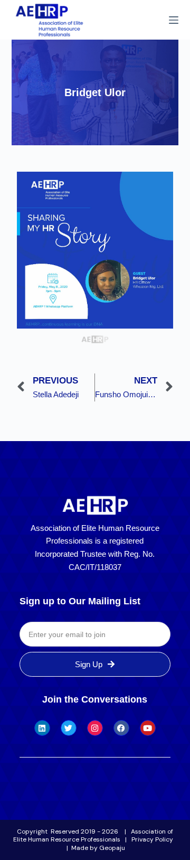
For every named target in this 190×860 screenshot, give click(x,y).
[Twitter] (69, 728)
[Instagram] (95, 728)
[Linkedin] (42, 728)
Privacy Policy (152, 839)
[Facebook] (121, 728)
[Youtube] (148, 728)
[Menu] (173, 20)
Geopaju (112, 848)
